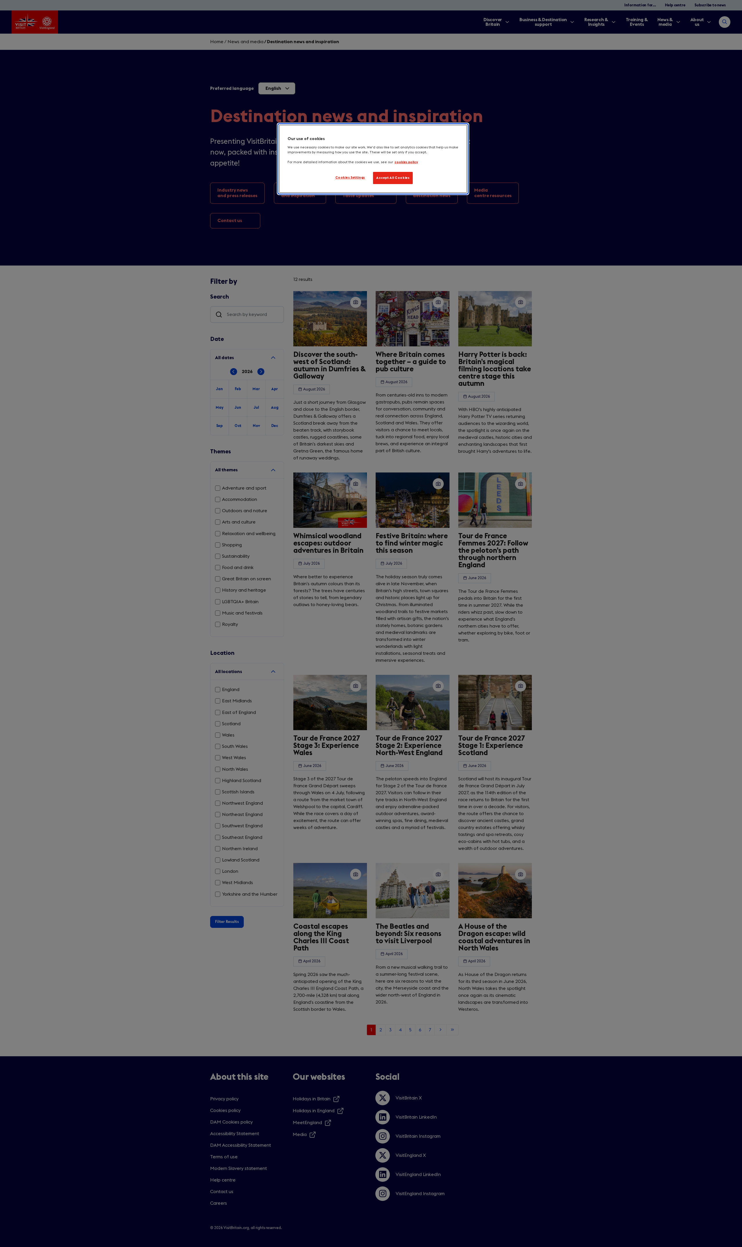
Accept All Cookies (393, 177)
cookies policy (406, 162)
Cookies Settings (350, 177)
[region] (373, 159)
